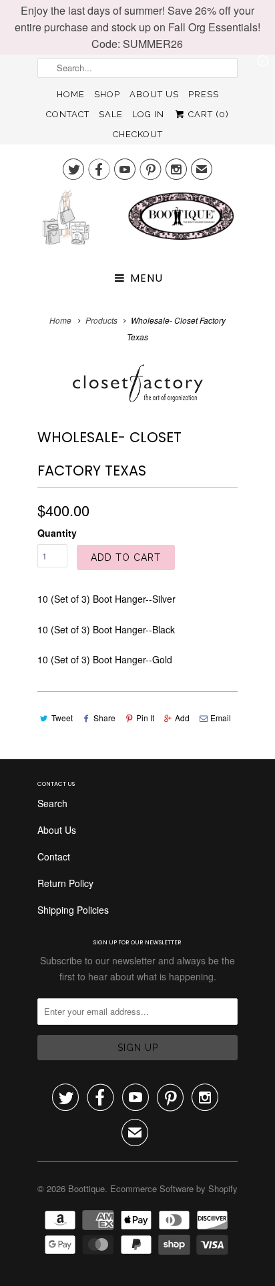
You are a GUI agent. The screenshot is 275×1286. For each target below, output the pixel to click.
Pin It (145, 717)
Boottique (86, 1188)
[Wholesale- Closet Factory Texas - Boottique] (137, 383)
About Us (154, 94)
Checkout (138, 134)
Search (52, 803)
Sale (111, 114)
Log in (148, 114)
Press (203, 94)
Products (101, 320)
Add (182, 717)
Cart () (207, 114)
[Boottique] (137, 222)
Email (220, 717)
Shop (107, 94)
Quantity (57, 532)
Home (71, 94)
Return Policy (65, 883)
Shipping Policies (73, 909)
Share (104, 717)
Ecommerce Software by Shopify (174, 1188)
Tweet (62, 717)
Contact (67, 114)
